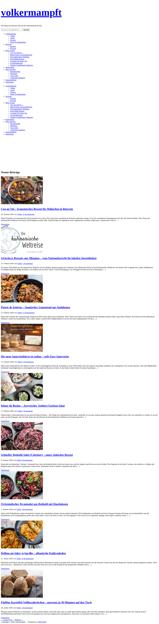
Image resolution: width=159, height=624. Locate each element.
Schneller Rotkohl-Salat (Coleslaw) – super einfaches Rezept (37, 454)
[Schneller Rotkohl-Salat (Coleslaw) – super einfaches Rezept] (22, 449)
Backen (13, 46)
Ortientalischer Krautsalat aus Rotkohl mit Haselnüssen (34, 504)
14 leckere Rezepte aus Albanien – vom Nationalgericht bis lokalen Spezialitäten (48, 258)
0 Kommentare (27, 460)
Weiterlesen (5, 224)
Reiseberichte (15, 72)
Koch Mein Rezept (17, 59)
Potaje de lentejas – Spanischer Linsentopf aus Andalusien (35, 307)
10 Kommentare (28, 559)
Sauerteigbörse (11, 80)
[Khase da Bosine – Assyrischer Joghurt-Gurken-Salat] (22, 400)
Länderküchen (11, 34)
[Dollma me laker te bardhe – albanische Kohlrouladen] (22, 548)
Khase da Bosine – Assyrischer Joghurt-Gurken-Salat (33, 405)
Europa (13, 40)
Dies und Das (11, 69)
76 (15, 620)
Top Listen (14, 76)
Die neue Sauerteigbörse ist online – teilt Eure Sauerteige (35, 356)
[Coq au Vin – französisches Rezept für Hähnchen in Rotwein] (22, 204)
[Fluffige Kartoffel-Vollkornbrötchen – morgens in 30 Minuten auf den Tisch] (22, 597)
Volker (19, 214)
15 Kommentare (29, 313)
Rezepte (9, 44)
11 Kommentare (28, 214)
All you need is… (16, 53)
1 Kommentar (28, 264)
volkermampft (31, 12)
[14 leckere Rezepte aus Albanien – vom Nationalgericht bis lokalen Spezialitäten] (22, 253)
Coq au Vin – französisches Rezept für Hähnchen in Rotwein (37, 208)
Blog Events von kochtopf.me (21, 55)
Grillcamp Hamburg (17, 78)
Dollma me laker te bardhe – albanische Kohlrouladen (33, 553)
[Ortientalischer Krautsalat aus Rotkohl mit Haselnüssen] (22, 499)
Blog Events (10, 51)
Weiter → (19, 620)
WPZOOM (42, 622)
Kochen (13, 49)
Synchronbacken (16, 63)
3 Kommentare (27, 509)
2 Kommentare (28, 362)
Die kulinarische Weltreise (19, 57)
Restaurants (10, 67)
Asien (12, 38)
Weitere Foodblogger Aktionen (21, 65)
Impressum (10, 82)
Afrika (12, 36)
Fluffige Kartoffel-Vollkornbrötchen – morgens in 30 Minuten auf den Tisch (46, 602)
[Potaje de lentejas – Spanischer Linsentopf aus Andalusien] (22, 302)
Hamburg (13, 74)
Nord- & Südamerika (18, 42)
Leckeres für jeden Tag (18, 61)
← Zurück (5, 620)
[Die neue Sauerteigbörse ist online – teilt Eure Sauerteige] (22, 351)
